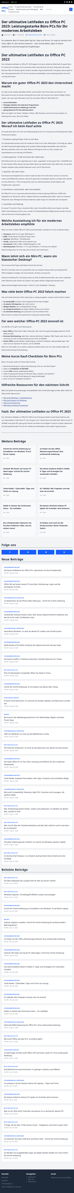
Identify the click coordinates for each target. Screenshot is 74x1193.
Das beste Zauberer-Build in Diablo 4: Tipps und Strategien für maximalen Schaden (55, 471)
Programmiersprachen (23, 7)
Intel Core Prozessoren (11, 403)
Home (10, 7)
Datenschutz (32, 1181)
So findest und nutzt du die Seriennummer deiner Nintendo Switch (54, 525)
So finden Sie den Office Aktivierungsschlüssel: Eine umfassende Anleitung (51, 451)
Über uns (14, 2)
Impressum (5, 2)
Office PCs (5, 9)
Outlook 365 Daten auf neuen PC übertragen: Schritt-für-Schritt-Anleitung (17, 471)
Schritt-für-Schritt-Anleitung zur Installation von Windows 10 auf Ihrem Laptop (17, 451)
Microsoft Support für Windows (15, 400)
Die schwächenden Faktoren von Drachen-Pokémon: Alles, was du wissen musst (17, 525)
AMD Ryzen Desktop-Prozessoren (15, 405)
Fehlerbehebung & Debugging (27, 9)
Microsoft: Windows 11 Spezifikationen (17, 398)
